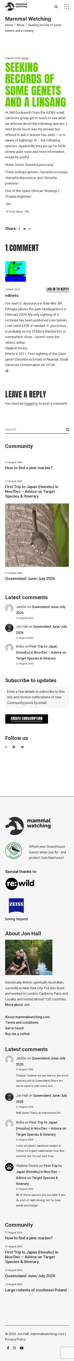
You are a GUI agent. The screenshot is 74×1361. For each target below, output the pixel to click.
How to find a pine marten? (29, 468)
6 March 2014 (12, 58)
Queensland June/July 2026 (30, 579)
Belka (20, 646)
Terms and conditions (22, 1022)
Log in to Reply (57, 289)
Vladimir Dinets (27, 1165)
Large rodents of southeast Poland (36, 1290)
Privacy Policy (15, 1339)
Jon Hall (22, 626)
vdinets (12, 296)
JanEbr (21, 607)
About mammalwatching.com (27, 1017)
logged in (31, 403)
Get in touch (14, 1028)
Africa (20, 25)
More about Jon (17, 1004)
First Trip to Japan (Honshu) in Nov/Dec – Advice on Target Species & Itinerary (31, 491)
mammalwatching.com (47, 1334)
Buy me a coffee (17, 1034)
